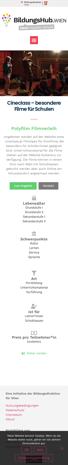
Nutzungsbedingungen (22, 405)
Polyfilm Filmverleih (34, 128)
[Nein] (62, 448)
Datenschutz (15, 410)
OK (27, 450)
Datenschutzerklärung (34, 458)
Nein (40, 450)
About (10, 419)
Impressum (14, 414)
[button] (34, 40)
